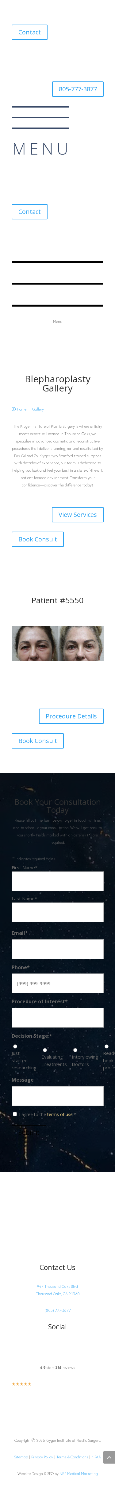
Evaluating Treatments (54, 1060)
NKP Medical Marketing (78, 1473)
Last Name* (24, 898)
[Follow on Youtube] (53, 54)
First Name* (24, 867)
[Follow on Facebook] (29, 54)
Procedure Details (71, 716)
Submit (29, 1132)
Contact (29, 32)
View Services (78, 514)
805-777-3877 (78, 89)
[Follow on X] (41, 54)
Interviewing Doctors (85, 1060)
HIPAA (96, 1457)
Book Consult (37, 539)
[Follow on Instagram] (16, 54)
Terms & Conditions (72, 1457)
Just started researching (24, 1060)
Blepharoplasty (57, 378)
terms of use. (60, 1114)
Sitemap (21, 1457)
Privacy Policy (42, 1457)
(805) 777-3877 (57, 1310)
